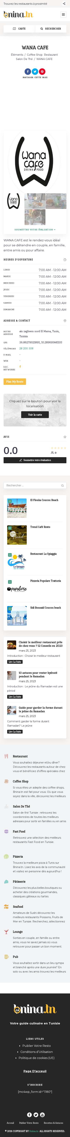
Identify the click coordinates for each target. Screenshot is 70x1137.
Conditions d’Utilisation (36, 1052)
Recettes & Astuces (53, 1123)
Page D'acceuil (35, 1071)
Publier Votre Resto (36, 1046)
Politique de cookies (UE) (37, 1058)
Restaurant (51, 54)
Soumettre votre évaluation (34, 229)
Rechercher (53, 28)
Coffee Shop (35, 54)
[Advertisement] (35, 100)
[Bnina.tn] (18, 14)
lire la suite (15, 662)
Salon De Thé (24, 59)
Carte (21, 28)
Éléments (17, 54)
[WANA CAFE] (13, 201)
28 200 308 (26, 348)
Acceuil (10, 1123)
